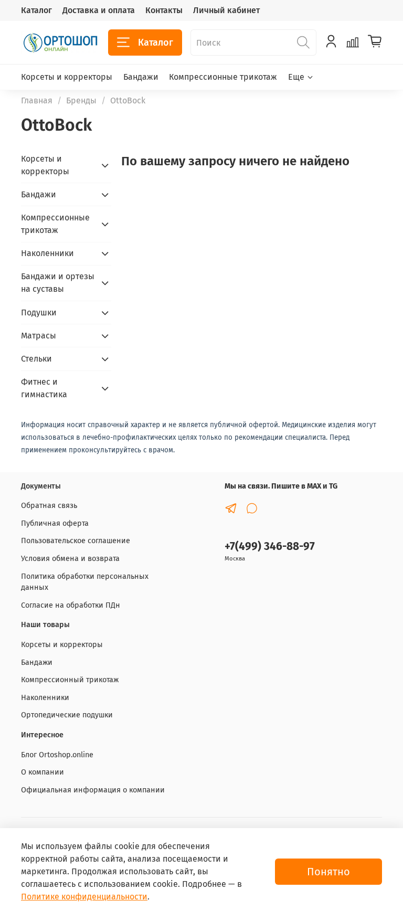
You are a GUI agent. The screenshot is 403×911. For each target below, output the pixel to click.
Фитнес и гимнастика (44, 388)
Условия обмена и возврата (70, 558)
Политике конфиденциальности (84, 897)
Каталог (36, 10)
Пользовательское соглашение (75, 540)
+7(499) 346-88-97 (270, 546)
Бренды (81, 100)
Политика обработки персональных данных (85, 582)
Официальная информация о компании (93, 790)
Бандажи (140, 77)
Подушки (39, 312)
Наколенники (47, 253)
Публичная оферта (55, 523)
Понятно (328, 871)
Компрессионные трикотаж (223, 77)
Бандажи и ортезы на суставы (57, 282)
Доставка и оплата (98, 10)
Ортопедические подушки (67, 715)
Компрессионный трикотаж (70, 679)
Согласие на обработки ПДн (70, 605)
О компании (42, 772)
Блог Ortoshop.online (57, 754)
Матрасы (38, 336)
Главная (36, 100)
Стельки (36, 359)
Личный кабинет (226, 10)
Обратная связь (49, 505)
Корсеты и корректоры (66, 77)
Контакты (164, 10)
